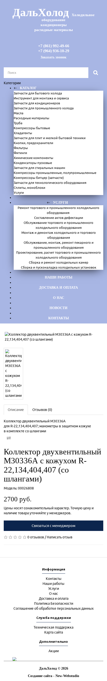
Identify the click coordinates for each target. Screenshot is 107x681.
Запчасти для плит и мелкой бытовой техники (50, 138)
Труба (18, 123)
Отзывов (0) (42, 410)
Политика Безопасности (53, 603)
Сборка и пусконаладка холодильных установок (58, 267)
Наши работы (58, 277)
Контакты (58, 318)
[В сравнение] (8, 438)
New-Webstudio (67, 676)
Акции (54, 651)
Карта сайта (53, 632)
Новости (58, 308)
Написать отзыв (59, 537)
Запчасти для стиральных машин (39, 167)
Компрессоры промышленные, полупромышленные (55, 172)
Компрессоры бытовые (32, 128)
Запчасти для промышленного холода (44, 108)
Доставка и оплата (58, 287)
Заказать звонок (53, 57)
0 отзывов (35, 537)
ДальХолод (53, 19)
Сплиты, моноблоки (29, 187)
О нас (58, 298)
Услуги (19, 192)
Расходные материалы (31, 118)
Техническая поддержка (53, 627)
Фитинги (20, 153)
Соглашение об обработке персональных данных (53, 608)
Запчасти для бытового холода (38, 93)
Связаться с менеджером (53, 525)
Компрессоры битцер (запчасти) (39, 177)
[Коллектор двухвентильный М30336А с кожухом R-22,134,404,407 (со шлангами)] (53, 337)
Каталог (28, 88)
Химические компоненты (33, 158)
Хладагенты (23, 133)
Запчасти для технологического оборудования (50, 182)
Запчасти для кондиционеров (37, 103)
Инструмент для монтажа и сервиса (41, 98)
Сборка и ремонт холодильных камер (58, 262)
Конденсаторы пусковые (33, 162)
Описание (16, 410)
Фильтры (21, 148)
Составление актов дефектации (58, 217)
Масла (18, 113)
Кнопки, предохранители (33, 143)
